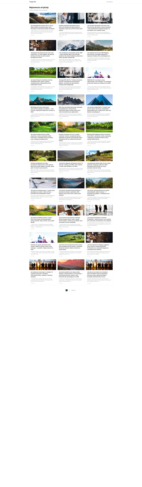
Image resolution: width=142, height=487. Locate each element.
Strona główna (110, 1)
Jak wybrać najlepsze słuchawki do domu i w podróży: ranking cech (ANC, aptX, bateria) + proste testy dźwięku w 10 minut (71, 165)
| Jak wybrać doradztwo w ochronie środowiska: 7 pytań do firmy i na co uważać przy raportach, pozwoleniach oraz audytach (99, 219)
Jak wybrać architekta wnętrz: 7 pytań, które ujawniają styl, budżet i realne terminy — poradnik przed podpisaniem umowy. (43, 192)
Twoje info (32, 2)
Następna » (73, 290)
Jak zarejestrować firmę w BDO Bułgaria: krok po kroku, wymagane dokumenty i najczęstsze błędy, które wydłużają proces (98, 54)
